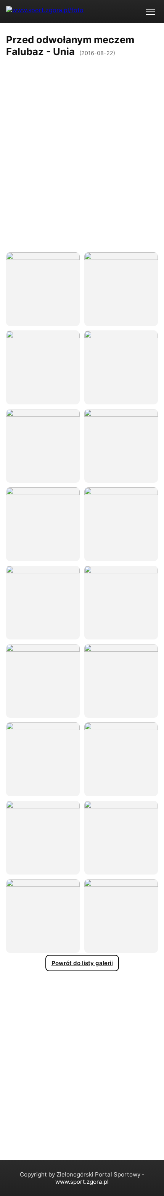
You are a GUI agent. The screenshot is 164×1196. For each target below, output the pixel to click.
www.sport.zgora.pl (82, 1181)
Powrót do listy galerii (82, 963)
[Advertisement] (82, 145)
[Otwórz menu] (150, 11)
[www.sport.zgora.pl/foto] (45, 11)
